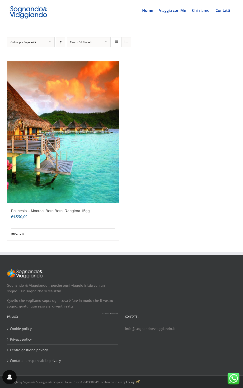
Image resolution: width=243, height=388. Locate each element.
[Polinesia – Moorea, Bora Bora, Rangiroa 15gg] (63, 132)
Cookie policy (21, 328)
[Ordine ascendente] (60, 42)
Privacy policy (21, 339)
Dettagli (19, 234)
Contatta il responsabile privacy (35, 360)
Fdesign (131, 382)
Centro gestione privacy (29, 350)
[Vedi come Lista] (126, 42)
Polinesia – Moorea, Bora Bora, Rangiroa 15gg (50, 211)
